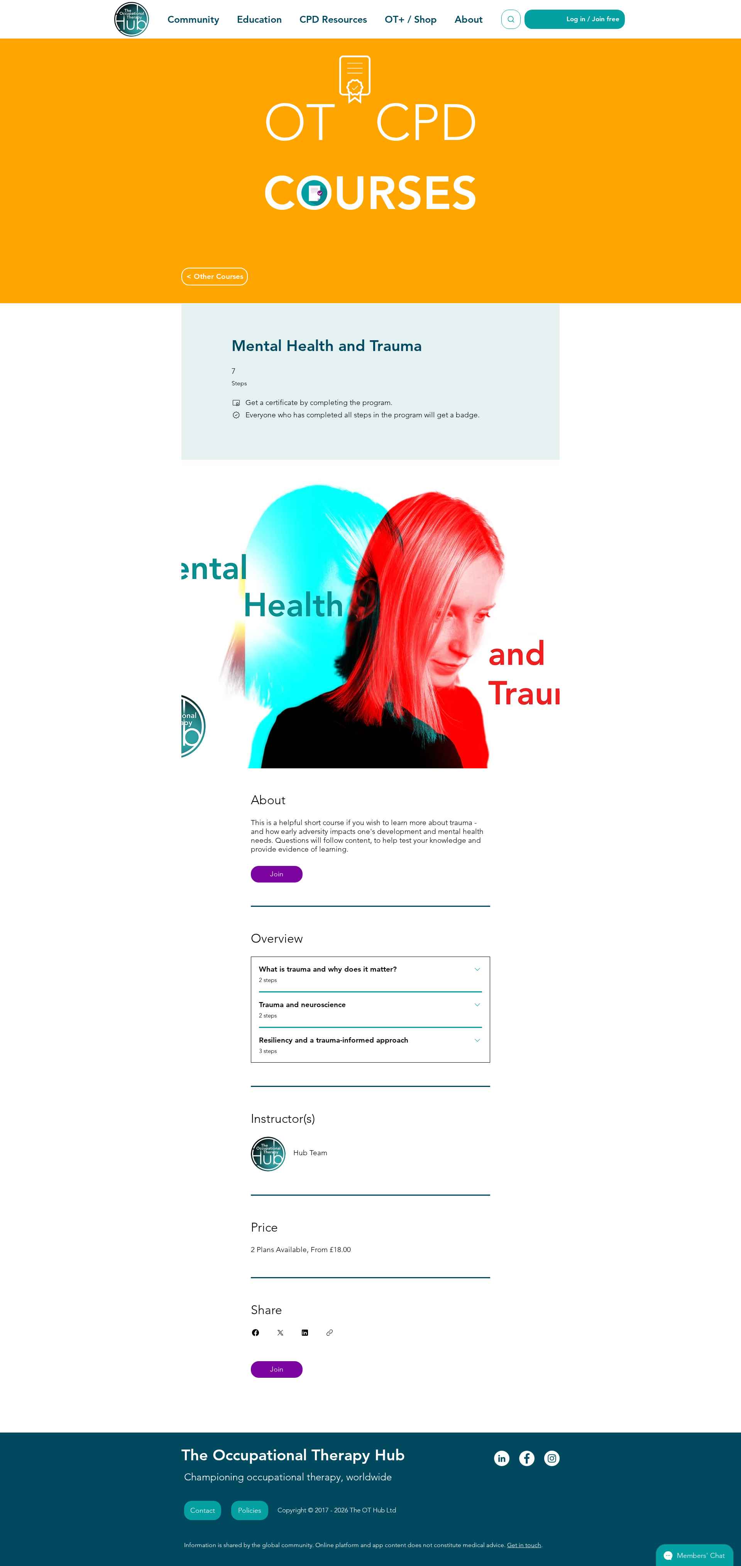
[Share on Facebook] (255, 1332)
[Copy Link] (329, 1332)
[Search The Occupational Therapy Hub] (511, 19)
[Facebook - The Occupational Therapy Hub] (527, 1458)
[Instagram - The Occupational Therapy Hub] (552, 1458)
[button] (193, 19)
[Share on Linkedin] (305, 1332)
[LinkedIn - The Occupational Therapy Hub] (501, 1458)
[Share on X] (280, 1332)
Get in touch (524, 1545)
